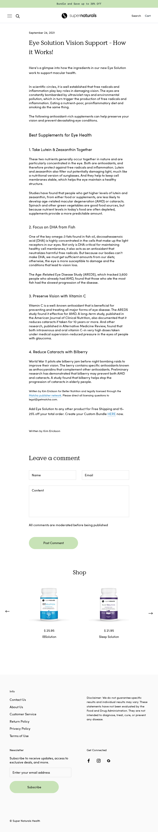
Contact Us (18, 699)
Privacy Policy (20, 728)
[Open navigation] (9, 15)
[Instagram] (99, 760)
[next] (151, 612)
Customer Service (23, 714)
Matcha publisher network (45, 395)
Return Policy (19, 721)
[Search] (18, 15)
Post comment (53, 543)
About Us (16, 707)
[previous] (7, 612)
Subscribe (34, 787)
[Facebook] (89, 760)
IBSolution (49, 637)
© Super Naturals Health (25, 821)
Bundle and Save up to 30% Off (79, 3)
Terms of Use (19, 736)
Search (136, 16)
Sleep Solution (109, 637)
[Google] (109, 760)
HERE (112, 414)
